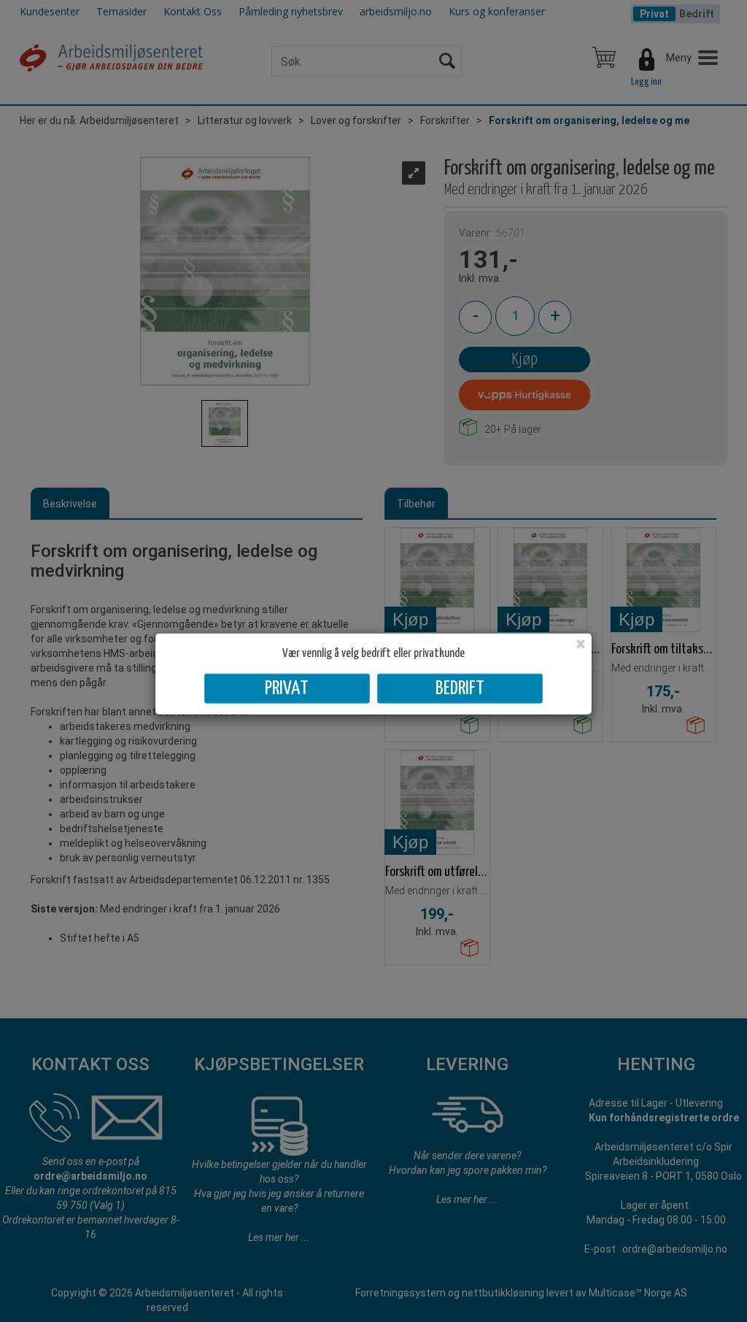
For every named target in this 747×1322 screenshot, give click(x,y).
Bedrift (460, 689)
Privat (287, 689)
